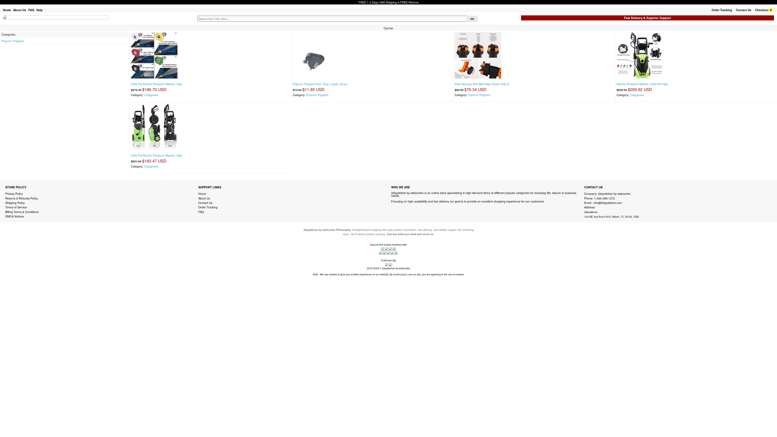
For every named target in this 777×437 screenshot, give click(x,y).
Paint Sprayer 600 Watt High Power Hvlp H (482, 84)
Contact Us (743, 10)
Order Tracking (722, 10)
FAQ (31, 10)
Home (7, 10)
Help (39, 10)
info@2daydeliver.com (608, 203)
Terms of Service (16, 207)
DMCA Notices (14, 216)
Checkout (762, 10)
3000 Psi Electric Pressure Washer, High (156, 84)
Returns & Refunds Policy (21, 198)
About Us (19, 10)
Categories (151, 95)
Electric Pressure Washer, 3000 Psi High (642, 84)
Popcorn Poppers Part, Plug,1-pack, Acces (320, 84)
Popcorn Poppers (12, 41)
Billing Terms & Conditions (22, 212)
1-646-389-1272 (604, 198)
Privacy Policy (14, 194)
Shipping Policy (15, 203)
